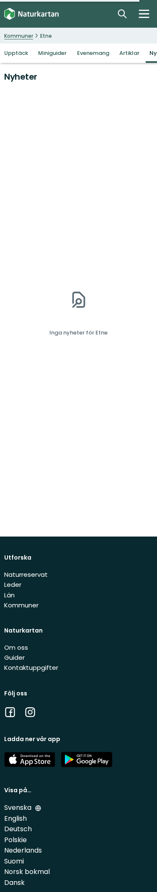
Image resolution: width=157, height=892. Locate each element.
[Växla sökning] (122, 14)
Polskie (15, 840)
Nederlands (23, 850)
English (15, 818)
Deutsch (18, 829)
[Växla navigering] (144, 14)
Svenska (18, 807)
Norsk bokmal (27, 871)
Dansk (14, 882)
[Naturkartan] (31, 14)
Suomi (14, 861)
